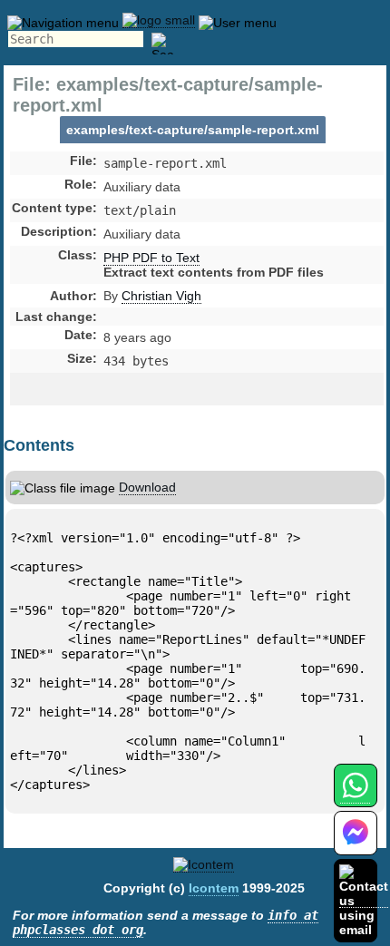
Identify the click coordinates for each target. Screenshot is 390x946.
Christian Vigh (161, 295)
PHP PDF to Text (151, 257)
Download (147, 487)
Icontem (214, 888)
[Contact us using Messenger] (355, 844)
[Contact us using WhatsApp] (355, 796)
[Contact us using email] (363, 900)
